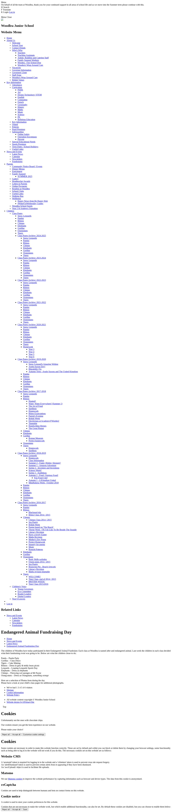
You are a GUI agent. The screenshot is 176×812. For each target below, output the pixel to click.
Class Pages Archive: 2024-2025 (32, 235)
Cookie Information (15, 692)
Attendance (17, 85)
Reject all (6, 734)
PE (19, 117)
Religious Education (26, 119)
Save (25, 809)
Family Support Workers (28, 60)
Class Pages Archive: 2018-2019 (32, 453)
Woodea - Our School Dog (29, 63)
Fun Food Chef (40, 478)
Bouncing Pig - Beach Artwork (42, 567)
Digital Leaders (24, 596)
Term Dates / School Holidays (25, 147)
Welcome (16, 43)
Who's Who (17, 50)
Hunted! (32, 401)
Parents (10, 164)
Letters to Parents (19, 184)
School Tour (17, 45)
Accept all (16, 734)
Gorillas (21, 228)
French (21, 102)
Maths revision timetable (39, 572)
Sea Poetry (33, 522)
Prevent (21, 139)
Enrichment (17, 171)
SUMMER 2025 (25, 176)
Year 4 (31, 352)
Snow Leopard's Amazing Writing (43, 364)
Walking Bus (17, 196)
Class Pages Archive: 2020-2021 (32, 324)
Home (9, 38)
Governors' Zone (19, 72)
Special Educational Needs (23, 142)
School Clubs (18, 191)
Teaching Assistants (26, 55)
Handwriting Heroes (37, 426)
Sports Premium (19, 144)
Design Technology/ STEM (30, 95)
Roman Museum (36, 438)
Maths (20, 109)
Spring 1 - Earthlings (38, 473)
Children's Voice (19, 586)
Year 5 (31, 354)
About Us (11, 40)
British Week (34, 418)
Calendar (16, 156)
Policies (15, 127)
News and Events (14, 151)
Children (10, 211)
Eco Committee (24, 591)
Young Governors (25, 589)
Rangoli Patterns (36, 549)
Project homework (37, 441)
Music (20, 112)
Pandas (21, 218)
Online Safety (24, 134)
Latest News (17, 154)
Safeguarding (18, 132)
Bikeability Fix (35, 369)
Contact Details (18, 48)
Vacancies (16, 67)
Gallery (15, 179)
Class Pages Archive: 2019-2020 (32, 359)
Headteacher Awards (21, 181)
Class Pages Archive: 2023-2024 (32, 258)
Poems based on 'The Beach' (41, 527)
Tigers (20, 233)
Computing (22, 100)
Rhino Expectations (37, 413)
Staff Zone (16, 75)
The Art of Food (36, 406)
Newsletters (17, 159)
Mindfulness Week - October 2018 (44, 483)
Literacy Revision (36, 532)
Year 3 (31, 349)
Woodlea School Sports (22, 206)
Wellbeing (16, 198)
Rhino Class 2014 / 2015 (39, 515)
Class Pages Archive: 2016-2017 (32, 502)
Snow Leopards (24, 216)
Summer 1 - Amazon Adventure (42, 465)
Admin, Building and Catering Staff (33, 58)
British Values (18, 80)
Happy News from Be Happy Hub (33, 201)
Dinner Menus (18, 169)
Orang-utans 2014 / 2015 (39, 562)
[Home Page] (2, 20)
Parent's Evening (36, 416)
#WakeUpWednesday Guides (30, 203)
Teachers (21, 53)
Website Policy (13, 695)
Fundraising (17, 161)
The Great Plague (36, 428)
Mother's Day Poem (37, 539)
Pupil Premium (18, 129)
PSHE (20, 90)
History (21, 107)
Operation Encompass (27, 137)
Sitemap (10, 690)
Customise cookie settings (33, 734)
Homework (28, 347)
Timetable (33, 423)
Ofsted (15, 124)
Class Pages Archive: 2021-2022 (32, 302)
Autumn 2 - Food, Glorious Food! (43, 475)
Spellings (33, 408)
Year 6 (31, 357)
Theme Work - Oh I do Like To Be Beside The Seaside (53, 530)
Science (21, 114)
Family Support (19, 174)
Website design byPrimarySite (20, 702)
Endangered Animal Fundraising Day (23, 646)
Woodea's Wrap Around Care (30, 65)
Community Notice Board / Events (27, 166)
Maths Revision (35, 537)
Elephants (22, 226)
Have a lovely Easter (38, 534)
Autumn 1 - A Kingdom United (42, 480)
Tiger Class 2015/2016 (38, 584)
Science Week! (35, 470)
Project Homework (37, 542)
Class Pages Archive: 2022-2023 (32, 280)
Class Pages (17, 213)
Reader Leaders (24, 594)
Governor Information (21, 70)
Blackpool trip (35, 512)
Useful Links (17, 149)
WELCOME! (35, 576)
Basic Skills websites (38, 559)
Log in (12, 12)
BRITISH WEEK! (37, 581)
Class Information (36, 460)
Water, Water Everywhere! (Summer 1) (45, 403)
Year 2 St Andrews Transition (25, 208)
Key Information (14, 82)
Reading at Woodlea (21, 189)
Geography (22, 105)
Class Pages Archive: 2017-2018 (32, 391)
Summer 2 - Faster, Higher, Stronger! (45, 463)
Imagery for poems (37, 544)
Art (19, 92)
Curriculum (17, 87)
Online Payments (19, 186)
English (21, 97)
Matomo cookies (15, 779)
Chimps (21, 223)
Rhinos (21, 221)
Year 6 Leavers (18, 599)
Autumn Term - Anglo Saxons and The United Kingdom (53, 371)
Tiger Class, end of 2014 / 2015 (42, 579)
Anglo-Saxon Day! (37, 366)
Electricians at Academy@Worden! (44, 421)
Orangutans (23, 231)
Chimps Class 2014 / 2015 (40, 520)
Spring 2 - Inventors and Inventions (44, 468)
